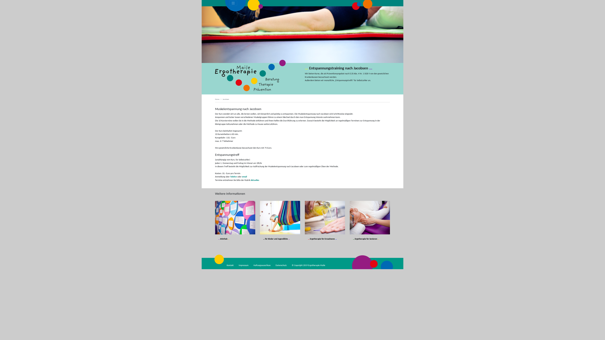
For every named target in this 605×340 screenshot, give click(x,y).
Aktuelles (255, 180)
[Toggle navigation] (233, 3)
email (244, 177)
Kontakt (230, 265)
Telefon (233, 177)
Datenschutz (281, 265)
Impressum (243, 265)
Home (217, 99)
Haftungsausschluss (262, 265)
